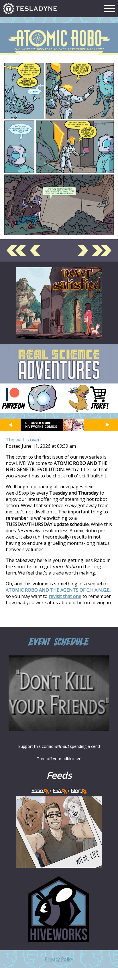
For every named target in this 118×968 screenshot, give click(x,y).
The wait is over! (23, 440)
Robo (38, 790)
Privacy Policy (59, 959)
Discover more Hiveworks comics (41, 425)
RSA (57, 790)
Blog (76, 790)
